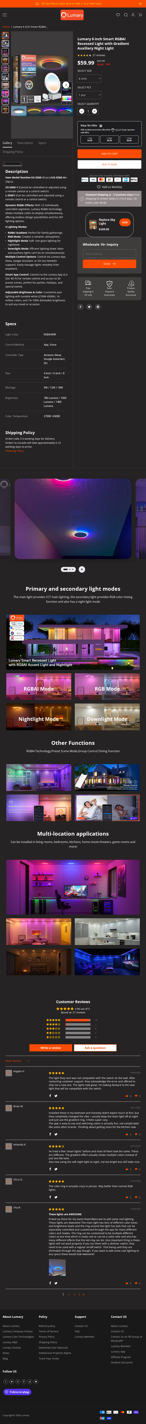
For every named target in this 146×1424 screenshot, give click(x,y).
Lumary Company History (18, 1331)
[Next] (65, 85)
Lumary (25, 1415)
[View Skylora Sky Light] (93, 224)
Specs (42, 143)
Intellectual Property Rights (55, 1353)
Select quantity (88, 103)
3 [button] (74, 1294)
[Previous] (18, 85)
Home (6, 26)
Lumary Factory (12, 1347)
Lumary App (118, 1351)
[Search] (126, 15)
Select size (84, 70)
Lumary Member (85, 1336)
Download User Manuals (53, 1347)
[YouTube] (36, 1382)
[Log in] (133, 15)
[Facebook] (80, 307)
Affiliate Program (121, 1357)
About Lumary (11, 1326)
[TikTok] (30, 1382)
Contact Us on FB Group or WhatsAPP (126, 1338)
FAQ (77, 1331)
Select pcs (84, 87)
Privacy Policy (47, 1336)
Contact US (81, 1326)
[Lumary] (72, 15)
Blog (5, 1358)
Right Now (80, 3)
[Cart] (140, 15)
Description (25, 143)
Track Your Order (49, 1358)
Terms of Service (49, 1331)
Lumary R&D (10, 1342)
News (6, 1353)
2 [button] (69, 1294)
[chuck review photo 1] (57, 1267)
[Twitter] (89, 307)
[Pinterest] (98, 307)
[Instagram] (18, 1382)
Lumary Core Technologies (18, 1336)
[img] (56, 1073)
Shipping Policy (13, 152)
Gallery (7, 143)
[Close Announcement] (140, 4)
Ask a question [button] (95, 1048)
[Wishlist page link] (118, 15)
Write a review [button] (51, 1048)
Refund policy (47, 1326)
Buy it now (109, 164)
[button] (5, 15)
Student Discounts (122, 1362)
